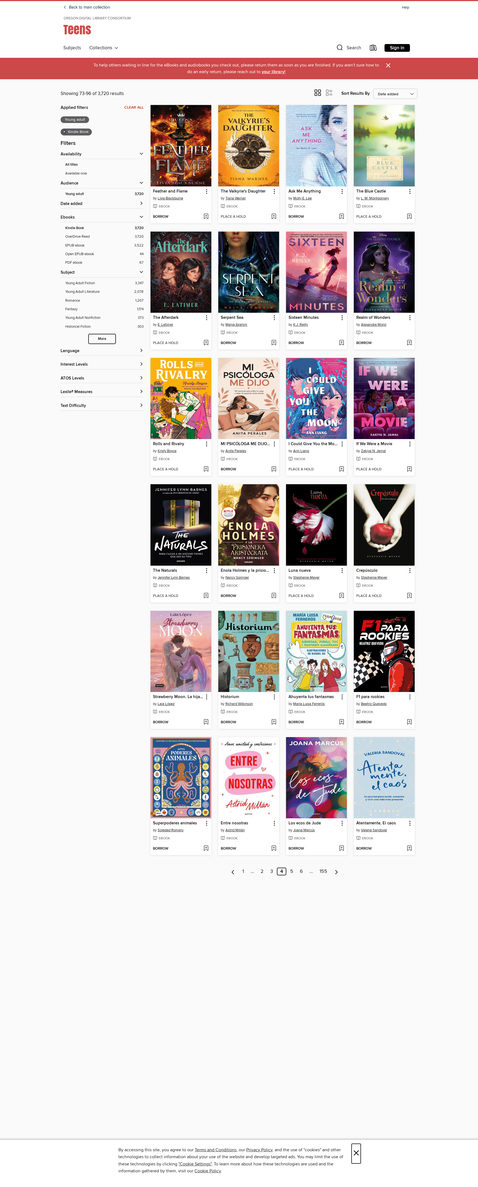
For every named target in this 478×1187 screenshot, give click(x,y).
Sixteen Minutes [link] (304, 317)
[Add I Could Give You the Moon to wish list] (341, 469)
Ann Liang (301, 451)
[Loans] (373, 48)
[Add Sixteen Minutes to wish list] (341, 343)
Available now (76, 173)
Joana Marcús (304, 830)
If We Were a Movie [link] (374, 444)
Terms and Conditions (216, 1150)
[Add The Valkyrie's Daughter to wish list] (273, 217)
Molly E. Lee (302, 198)
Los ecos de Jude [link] (305, 823)
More (102, 339)
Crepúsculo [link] (367, 570)
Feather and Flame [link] (170, 191)
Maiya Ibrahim (236, 324)
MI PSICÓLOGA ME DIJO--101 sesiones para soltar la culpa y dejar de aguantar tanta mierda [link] (246, 444)
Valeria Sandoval (374, 830)
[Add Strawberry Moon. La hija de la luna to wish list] (205, 722)
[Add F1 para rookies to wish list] (409, 722)
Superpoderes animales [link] (175, 823)
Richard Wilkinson (239, 704)
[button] (348, 48)
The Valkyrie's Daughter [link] (243, 191)
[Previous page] (233, 871)
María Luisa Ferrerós (309, 704)
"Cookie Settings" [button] (195, 1164)
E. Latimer (165, 324)
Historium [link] (230, 696)
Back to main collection (89, 7)
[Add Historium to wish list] (273, 722)
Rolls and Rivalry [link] (168, 444)
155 (323, 871)
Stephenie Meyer (306, 577)
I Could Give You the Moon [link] (314, 444)
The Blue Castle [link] (371, 191)
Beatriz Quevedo (374, 704)
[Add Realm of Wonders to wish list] (409, 343)
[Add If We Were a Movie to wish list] (409, 469)
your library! (273, 72)
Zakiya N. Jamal (373, 451)
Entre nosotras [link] (234, 823)
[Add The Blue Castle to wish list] (409, 217)
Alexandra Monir (373, 324)
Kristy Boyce (167, 451)
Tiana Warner (235, 198)
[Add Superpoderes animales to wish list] (205, 848)
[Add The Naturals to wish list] (205, 596)
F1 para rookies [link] (370, 696)
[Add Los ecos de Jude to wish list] (341, 848)
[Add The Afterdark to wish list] (205, 343)
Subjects (72, 48)
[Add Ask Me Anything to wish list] (341, 217)
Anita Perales (235, 451)
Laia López (166, 704)
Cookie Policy (207, 1171)
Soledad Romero (170, 830)
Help (405, 8)
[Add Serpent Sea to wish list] (273, 343)
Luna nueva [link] (300, 570)
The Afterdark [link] (166, 317)
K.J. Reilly (300, 324)
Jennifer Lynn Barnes (174, 577)
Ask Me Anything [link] (305, 191)
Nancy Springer (237, 577)
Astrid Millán (235, 830)
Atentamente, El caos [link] (376, 823)
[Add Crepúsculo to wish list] (409, 596)
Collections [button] (102, 48)
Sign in (397, 48)
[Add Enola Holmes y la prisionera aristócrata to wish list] (273, 596)
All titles (71, 164)
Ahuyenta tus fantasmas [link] (311, 696)
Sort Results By (355, 93)
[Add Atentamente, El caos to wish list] (409, 848)
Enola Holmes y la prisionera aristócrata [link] (246, 570)
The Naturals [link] (165, 570)
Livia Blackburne (170, 198)
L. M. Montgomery (375, 198)
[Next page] (336, 871)
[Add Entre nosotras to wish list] (273, 848)
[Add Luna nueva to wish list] (341, 596)
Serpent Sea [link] (232, 317)
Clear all (134, 107)
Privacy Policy (259, 1150)
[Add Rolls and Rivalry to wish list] (205, 469)
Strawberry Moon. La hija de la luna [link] (178, 696)
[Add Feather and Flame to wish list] (205, 217)
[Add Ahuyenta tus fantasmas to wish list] (341, 722)
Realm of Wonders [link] (373, 317)
